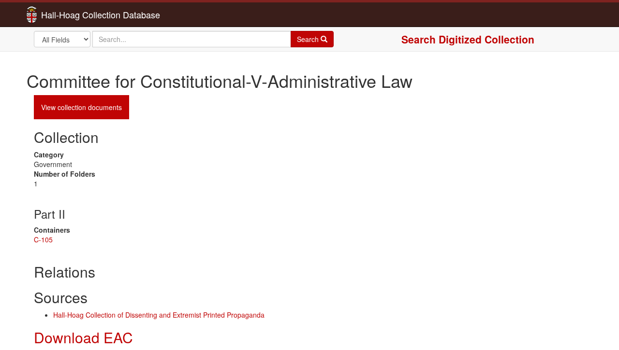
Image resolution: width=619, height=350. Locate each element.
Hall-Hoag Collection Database (70, 14)
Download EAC (83, 337)
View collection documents (81, 107)
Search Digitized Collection (467, 39)
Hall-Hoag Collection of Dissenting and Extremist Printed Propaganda (159, 315)
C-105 (43, 239)
